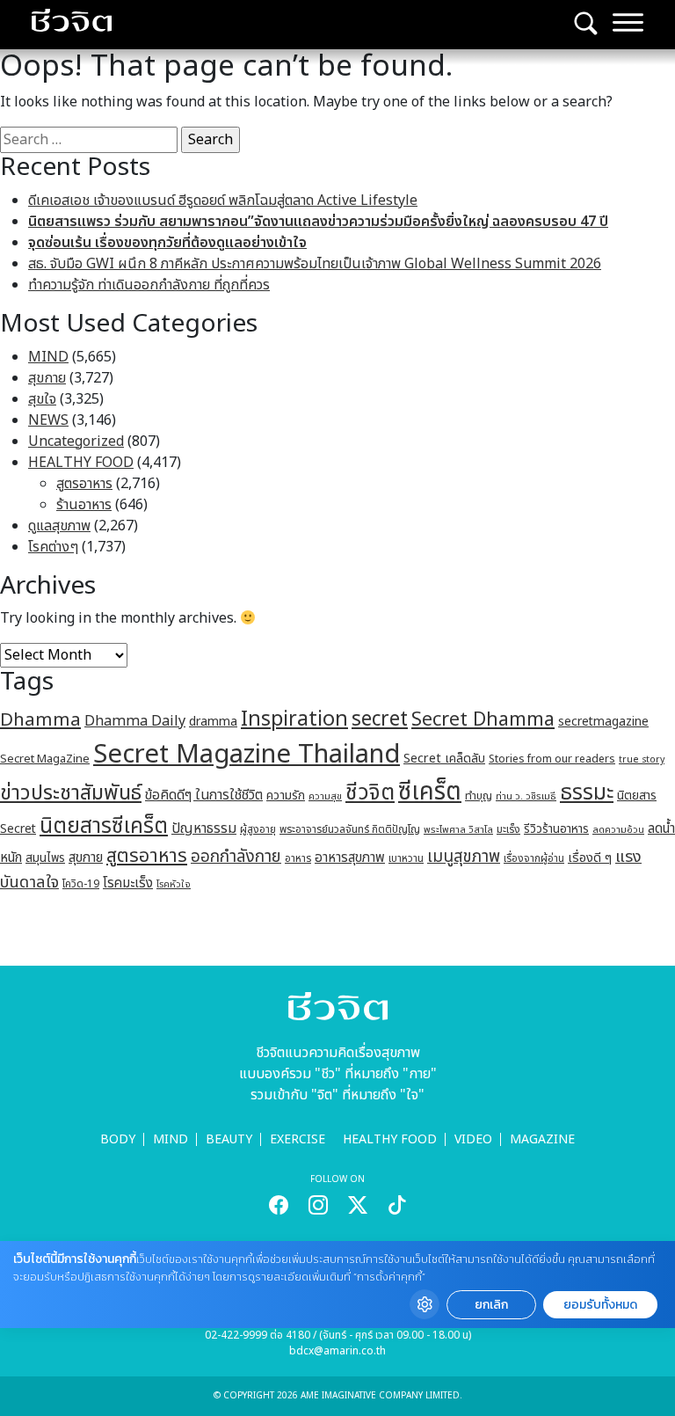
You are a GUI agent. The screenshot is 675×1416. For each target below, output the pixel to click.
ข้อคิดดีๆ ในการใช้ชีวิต (204, 795)
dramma (213, 721)
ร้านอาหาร (84, 504)
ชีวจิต (370, 793)
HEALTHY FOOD (81, 462)
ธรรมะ (586, 793)
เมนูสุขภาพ (463, 856)
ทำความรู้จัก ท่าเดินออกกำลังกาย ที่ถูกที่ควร (149, 285)
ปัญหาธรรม (203, 828)
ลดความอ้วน (618, 829)
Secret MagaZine (45, 759)
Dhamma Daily (134, 721)
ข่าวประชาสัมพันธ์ (71, 793)
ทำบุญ (478, 796)
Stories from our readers (552, 759)
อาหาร (298, 858)
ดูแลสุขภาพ (59, 525)
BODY (117, 1139)
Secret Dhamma (483, 719)
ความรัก (285, 795)
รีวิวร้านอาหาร (556, 829)
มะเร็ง (508, 829)
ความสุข (325, 796)
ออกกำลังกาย (236, 856)
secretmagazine (603, 721)
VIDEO (473, 1139)
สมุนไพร (45, 858)
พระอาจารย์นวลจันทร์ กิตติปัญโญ (349, 829)
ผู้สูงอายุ (258, 829)
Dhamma (40, 720)
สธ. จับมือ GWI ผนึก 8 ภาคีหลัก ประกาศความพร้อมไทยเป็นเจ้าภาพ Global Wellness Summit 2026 (314, 263)
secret (380, 719)
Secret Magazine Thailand (246, 754)
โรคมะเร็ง (128, 883)
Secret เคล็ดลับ (444, 758)
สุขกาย (47, 378)
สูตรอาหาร (84, 483)
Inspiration (294, 719)
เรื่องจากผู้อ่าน (534, 858)
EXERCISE (297, 1139)
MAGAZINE (542, 1139)
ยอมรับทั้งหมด (600, 1305)
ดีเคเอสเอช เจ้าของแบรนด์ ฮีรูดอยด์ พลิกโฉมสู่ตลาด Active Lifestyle (222, 200)
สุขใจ (42, 399)
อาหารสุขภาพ (350, 858)
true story (641, 760)
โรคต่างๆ (53, 547)
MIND (48, 357)
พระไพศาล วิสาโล (458, 829)
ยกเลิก (491, 1305)
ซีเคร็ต (429, 792)
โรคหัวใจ (173, 885)
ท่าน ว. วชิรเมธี (526, 796)
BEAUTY (229, 1139)
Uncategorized (76, 441)
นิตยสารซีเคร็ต (104, 826)
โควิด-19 (80, 884)
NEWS (48, 420)
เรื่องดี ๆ (590, 858)
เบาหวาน (406, 858)
